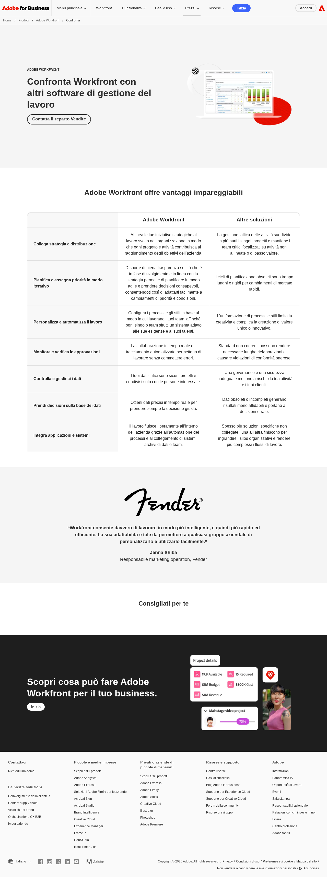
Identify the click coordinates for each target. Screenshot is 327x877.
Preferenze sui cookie (278, 861)
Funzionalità (132, 8)
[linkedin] (67, 861)
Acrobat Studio (84, 805)
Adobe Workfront (47, 20)
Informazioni (280, 771)
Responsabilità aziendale (290, 805)
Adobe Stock (149, 797)
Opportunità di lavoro (286, 785)
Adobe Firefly (149, 790)
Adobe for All (281, 833)
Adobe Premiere (151, 824)
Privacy (228, 861)
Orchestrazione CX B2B (24, 817)
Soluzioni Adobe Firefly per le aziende (99, 792)
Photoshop (147, 817)
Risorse (215, 8)
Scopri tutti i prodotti (87, 771)
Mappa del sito (306, 861)
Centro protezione (284, 826)
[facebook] (40, 861)
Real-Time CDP (85, 847)
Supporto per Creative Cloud (226, 798)
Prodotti (23, 20)
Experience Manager (88, 826)
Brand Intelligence (86, 812)
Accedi (306, 8)
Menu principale (70, 8)
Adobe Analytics (85, 778)
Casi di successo (218, 778)
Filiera (276, 819)
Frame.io (80, 833)
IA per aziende (18, 823)
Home (7, 20)
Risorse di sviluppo (219, 812)
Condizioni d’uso (248, 861)
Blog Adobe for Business (223, 785)
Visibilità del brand (21, 810)
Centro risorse (216, 771)
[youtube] (76, 861)
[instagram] (49, 861)
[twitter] (58, 861)
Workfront (104, 8)
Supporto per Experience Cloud (228, 792)
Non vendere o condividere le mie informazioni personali (256, 868)
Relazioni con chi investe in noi (294, 812)
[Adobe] (322, 8)
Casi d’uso (163, 8)
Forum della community (222, 805)
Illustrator (146, 810)
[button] (19, 861)
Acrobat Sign (83, 798)
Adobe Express (84, 785)
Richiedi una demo (21, 771)
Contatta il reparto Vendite (59, 119)
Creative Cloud (84, 819)
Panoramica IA (282, 778)
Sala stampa (281, 798)
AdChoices (311, 868)
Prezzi (190, 8)
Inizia (241, 8)
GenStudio (81, 840)
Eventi (276, 792)
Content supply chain (23, 803)
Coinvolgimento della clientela (29, 796)
